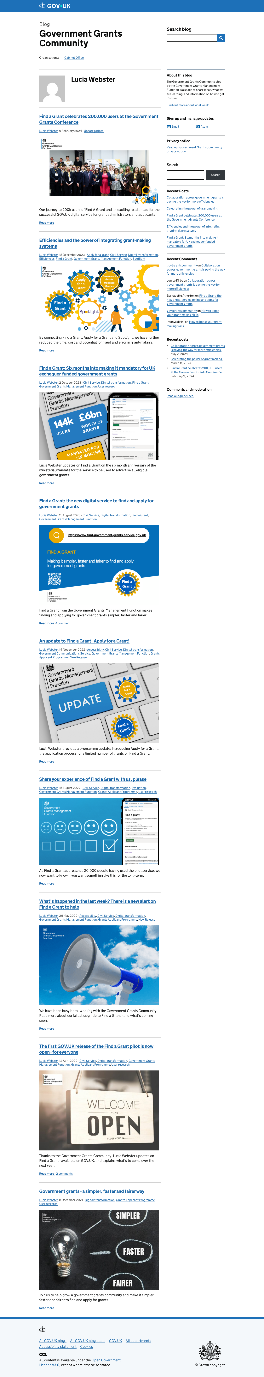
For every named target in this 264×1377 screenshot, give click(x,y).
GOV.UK (115, 1340)
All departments (138, 1340)
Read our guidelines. (180, 396)
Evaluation (139, 788)
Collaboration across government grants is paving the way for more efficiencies (196, 269)
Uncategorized (94, 131)
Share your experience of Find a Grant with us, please (92, 779)
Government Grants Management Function (102, 258)
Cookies (86, 1346)
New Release (78, 657)
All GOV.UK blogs (52, 1340)
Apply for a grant (98, 255)
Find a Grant (64, 258)
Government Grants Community (80, 38)
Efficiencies (47, 258)
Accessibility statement (58, 1346)
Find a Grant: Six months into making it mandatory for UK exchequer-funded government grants (97, 371)
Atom (204, 126)
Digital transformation (143, 255)
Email (175, 126)
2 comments (64, 1173)
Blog (44, 24)
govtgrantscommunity (182, 265)
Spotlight (139, 258)
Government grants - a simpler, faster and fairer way (91, 1191)
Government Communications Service (64, 653)
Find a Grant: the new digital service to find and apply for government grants (194, 300)
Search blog (179, 29)
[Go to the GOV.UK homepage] (55, 5)
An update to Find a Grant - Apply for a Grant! (84, 641)
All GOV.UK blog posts (87, 1340)
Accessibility (95, 649)
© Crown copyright (210, 1365)
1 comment (63, 623)
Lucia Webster (48, 131)
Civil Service (118, 255)
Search (172, 164)
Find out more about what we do (188, 105)
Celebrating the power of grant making (192, 208)
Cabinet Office (74, 57)
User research (107, 386)
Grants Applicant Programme (117, 792)
